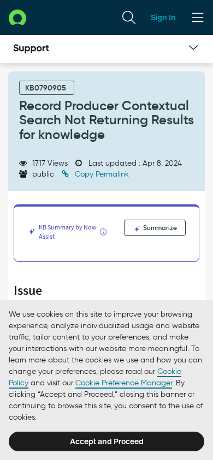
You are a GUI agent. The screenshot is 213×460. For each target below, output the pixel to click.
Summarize (159, 227)
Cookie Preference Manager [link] (123, 383)
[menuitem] (129, 17)
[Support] (31, 49)
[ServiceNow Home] (17, 17)
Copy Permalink (101, 174)
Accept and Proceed (107, 441)
